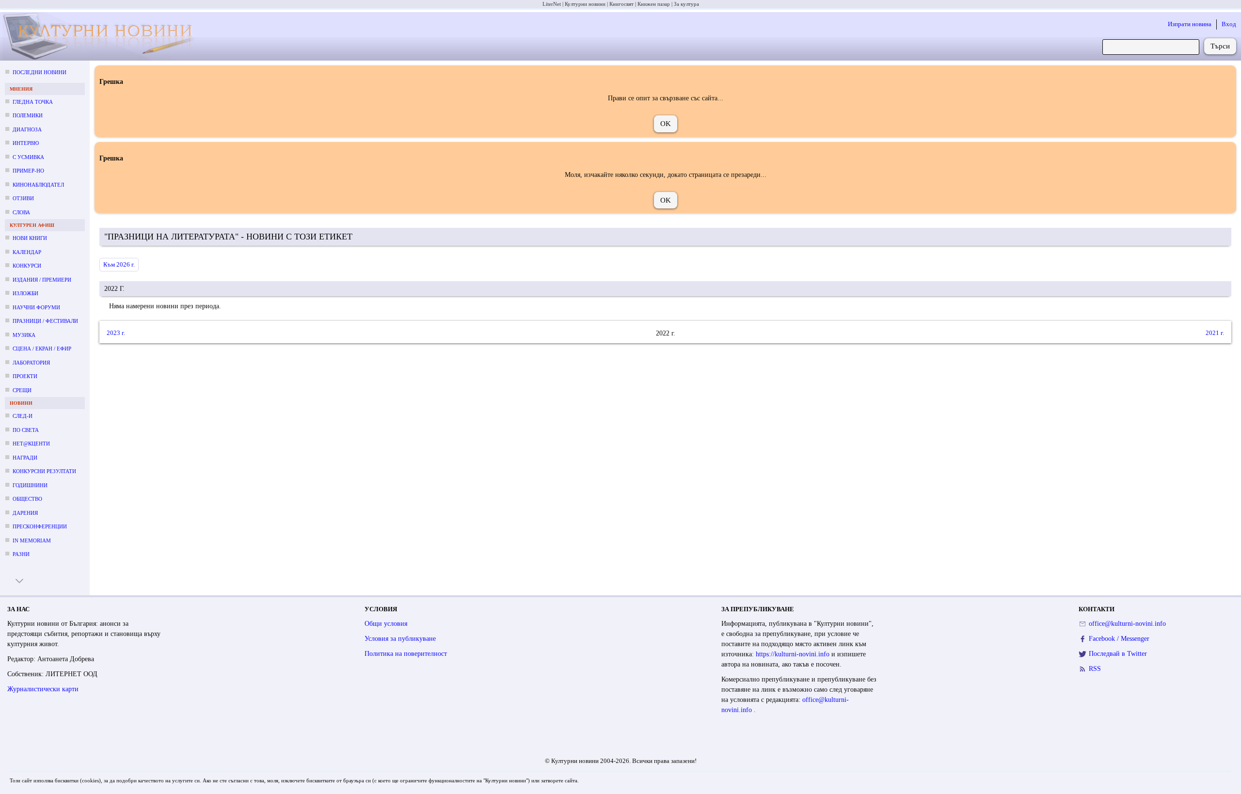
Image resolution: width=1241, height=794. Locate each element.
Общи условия (386, 623)
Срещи (22, 390)
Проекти (25, 376)
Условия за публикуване (400, 638)
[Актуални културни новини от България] (104, 36)
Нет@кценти (31, 443)
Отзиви (23, 198)
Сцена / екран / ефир (42, 348)
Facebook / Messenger (1119, 638)
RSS (1095, 668)
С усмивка (28, 157)
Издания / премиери (42, 280)
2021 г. (1215, 332)
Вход (1229, 24)
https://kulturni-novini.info (793, 654)
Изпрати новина (1189, 24)
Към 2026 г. (119, 264)
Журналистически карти (43, 689)
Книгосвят (621, 4)
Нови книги (30, 238)
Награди (25, 458)
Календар (27, 252)
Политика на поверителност (406, 653)
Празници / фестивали (45, 321)
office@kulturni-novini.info (1127, 623)
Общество (27, 499)
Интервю (26, 143)
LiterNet (551, 4)
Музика (24, 335)
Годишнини (30, 485)
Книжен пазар (653, 4)
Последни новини (39, 72)
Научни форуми (36, 307)
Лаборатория (31, 362)
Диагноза (27, 129)
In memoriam (32, 540)
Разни (21, 554)
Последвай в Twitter (1118, 653)
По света (26, 430)
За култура (686, 4)
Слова (21, 212)
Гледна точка (33, 102)
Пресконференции (40, 526)
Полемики (28, 115)
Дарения (25, 513)
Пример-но (28, 171)
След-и (22, 416)
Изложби (25, 293)
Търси (1220, 46)
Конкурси (27, 266)
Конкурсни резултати (44, 471)
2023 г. (116, 332)
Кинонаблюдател (38, 185)
